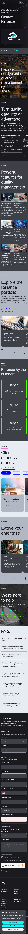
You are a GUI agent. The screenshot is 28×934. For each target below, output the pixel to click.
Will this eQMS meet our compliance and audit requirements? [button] (12, 655)
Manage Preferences (13, 929)
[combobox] (14, 810)
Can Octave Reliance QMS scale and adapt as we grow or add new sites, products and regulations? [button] (12, 664)
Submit (5, 871)
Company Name (7, 797)
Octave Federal (5, 908)
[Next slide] (25, 352)
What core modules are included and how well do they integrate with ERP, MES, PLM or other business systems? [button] (12, 685)
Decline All (12, 925)
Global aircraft (16, 473)
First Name (5, 762)
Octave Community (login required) (11, 616)
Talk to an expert (20, 50)
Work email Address (8, 780)
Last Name (5, 771)
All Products (4, 891)
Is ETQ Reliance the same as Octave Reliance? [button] (12, 639)
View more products (7, 312)
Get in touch (8, 308)
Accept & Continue (13, 922)
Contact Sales (17, 899)
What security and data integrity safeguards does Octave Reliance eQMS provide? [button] (11, 695)
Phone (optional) (7, 788)
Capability (5, 745)
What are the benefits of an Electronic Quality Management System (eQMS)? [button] (12, 647)
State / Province (7, 815)
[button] (26, 3)
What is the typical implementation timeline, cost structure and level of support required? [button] (11, 705)
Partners (3, 903)
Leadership (4, 901)
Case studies (4, 50)
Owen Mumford (6, 473)
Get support (13, 610)
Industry (5, 737)
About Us (3, 899)
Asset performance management (9, 10)
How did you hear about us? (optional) (10, 830)
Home (2, 9)
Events (16, 893)
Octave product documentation (10, 614)
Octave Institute (6, 619)
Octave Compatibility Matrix (9, 621)
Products (8, 9)
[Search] (20, 2)
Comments (6, 847)
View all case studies (9, 467)
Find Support (17, 901)
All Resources (17, 891)
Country (4, 806)
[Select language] (23, 3)
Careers (3, 905)
